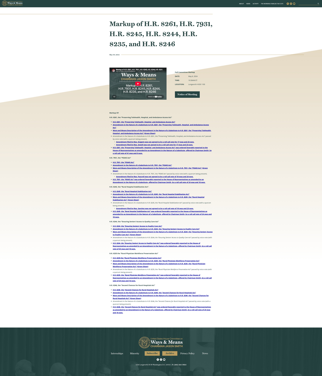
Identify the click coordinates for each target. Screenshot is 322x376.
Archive (170, 353)
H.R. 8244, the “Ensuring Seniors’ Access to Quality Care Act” (137, 226)
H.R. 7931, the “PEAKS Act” (123, 162)
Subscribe (152, 353)
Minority (134, 353)
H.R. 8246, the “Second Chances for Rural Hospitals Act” (135, 290)
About (241, 4)
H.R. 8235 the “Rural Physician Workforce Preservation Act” (137, 258)
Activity (255, 4)
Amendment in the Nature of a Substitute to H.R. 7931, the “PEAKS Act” (142, 165)
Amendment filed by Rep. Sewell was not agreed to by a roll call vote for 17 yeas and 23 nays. (154, 145)
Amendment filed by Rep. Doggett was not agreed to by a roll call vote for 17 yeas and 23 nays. (155, 142)
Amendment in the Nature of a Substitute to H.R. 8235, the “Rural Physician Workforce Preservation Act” (156, 261)
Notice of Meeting (187, 94)
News (248, 4)
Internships (117, 353)
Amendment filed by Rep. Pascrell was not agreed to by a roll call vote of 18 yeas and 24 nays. (154, 176)
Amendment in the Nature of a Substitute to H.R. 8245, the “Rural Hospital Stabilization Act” (151, 194)
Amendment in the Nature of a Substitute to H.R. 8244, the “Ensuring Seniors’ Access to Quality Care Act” (156, 229)
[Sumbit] (318, 4)
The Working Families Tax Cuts (272, 4)
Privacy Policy (187, 353)
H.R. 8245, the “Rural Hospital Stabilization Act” (132, 191)
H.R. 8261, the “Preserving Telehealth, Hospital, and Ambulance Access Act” (144, 122)
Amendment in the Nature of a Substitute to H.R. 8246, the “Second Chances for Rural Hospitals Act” (154, 293)
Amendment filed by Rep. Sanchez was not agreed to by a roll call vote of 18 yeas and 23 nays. (155, 208)
